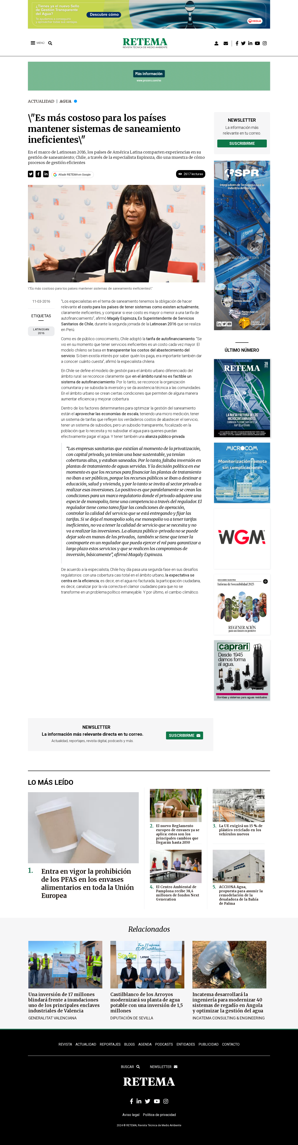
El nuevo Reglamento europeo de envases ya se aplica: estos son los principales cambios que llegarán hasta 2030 (177, 834)
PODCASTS (164, 1044)
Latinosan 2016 (41, 331)
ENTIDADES (185, 1044)
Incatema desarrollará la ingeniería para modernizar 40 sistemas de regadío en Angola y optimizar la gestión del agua (227, 1003)
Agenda (145, 1044)
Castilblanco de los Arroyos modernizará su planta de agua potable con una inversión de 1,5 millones (146, 1003)
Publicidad (209, 1044)
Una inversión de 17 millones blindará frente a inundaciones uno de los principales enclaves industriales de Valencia (64, 1003)
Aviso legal (130, 1115)
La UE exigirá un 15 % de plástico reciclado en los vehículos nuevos (240, 830)
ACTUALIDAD (85, 1044)
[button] (30, 174)
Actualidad (41, 101)
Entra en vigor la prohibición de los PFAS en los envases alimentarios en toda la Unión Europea (87, 883)
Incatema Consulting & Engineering (228, 1018)
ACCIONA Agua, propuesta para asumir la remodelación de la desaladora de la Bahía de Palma (241, 895)
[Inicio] (146, 43)
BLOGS (129, 1044)
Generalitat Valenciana (52, 1018)
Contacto (231, 1044)
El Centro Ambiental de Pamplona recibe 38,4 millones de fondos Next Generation (177, 893)
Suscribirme (242, 143)
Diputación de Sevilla (131, 1018)
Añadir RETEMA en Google (74, 174)
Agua (65, 101)
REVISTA (65, 1044)
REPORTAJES (110, 1044)
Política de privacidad (159, 1115)
